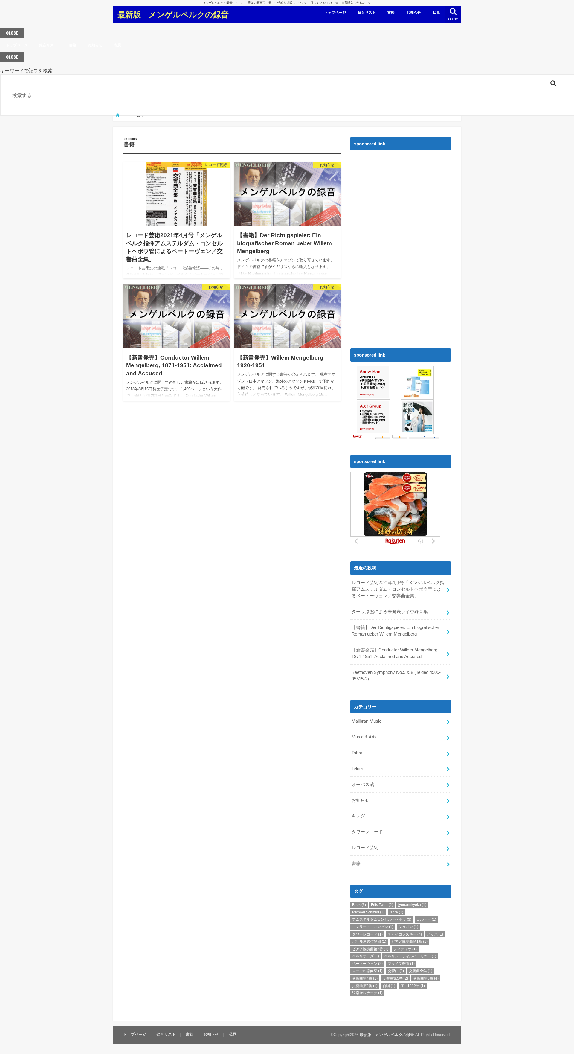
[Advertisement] (395, 243)
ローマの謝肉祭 (367, 971)
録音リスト (367, 12)
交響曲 (396, 971)
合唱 (389, 986)
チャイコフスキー (405, 934)
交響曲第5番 (395, 978)
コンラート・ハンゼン (372, 927)
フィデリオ (405, 949)
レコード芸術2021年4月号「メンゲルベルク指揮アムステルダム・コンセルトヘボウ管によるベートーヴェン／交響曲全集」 (398, 589)
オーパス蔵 (363, 784)
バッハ (435, 934)
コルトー (426, 919)
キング (358, 816)
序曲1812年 (412, 986)
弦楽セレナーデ (367, 993)
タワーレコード (367, 831)
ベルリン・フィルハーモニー (410, 956)
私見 (436, 12)
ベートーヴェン (367, 964)
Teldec (358, 768)
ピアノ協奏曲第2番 (370, 949)
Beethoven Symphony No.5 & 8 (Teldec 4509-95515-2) (396, 675)
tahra (396, 912)
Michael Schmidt (368, 912)
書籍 (391, 12)
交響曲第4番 (365, 978)
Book (359, 905)
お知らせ (414, 12)
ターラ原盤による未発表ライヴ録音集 (390, 611)
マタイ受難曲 (401, 964)
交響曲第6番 (426, 978)
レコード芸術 (365, 847)
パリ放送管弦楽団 (369, 941)
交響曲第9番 (365, 986)
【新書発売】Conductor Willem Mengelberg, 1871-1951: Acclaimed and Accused (395, 653)
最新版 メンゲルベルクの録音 (173, 14)
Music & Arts (364, 737)
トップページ (335, 12)
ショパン (408, 927)
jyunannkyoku (412, 905)
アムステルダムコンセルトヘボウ (381, 919)
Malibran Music (366, 721)
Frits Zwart (382, 905)
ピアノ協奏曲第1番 (409, 941)
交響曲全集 (420, 971)
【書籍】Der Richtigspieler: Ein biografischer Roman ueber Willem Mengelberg (395, 630)
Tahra (357, 752)
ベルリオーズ (365, 956)
